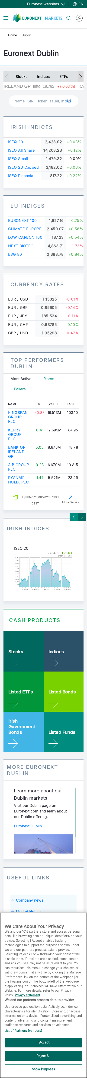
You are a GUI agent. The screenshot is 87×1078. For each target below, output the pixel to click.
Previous (74, 517)
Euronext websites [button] (43, 4)
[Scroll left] (6, 76)
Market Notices (29, 911)
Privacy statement (27, 995)
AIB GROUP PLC (18, 467)
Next (82, 517)
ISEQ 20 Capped (23, 167)
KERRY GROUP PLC (15, 434)
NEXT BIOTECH (22, 246)
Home (12, 35)
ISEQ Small (18, 158)
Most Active (20, 378)
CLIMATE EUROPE (25, 229)
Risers (48, 378)
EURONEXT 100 (22, 220)
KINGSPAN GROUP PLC (18, 417)
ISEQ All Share (21, 150)
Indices (43, 76)
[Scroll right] (81, 76)
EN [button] (80, 4)
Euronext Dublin (28, 826)
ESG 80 (15, 254)
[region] (43, 995)
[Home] (37, 18)
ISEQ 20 (15, 142)
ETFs (63, 76)
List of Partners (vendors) (23, 1030)
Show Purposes (43, 1069)
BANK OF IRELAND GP (16, 451)
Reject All (43, 1056)
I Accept (43, 1042)
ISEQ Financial (21, 175)
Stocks (22, 76)
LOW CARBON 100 (25, 237)
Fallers (20, 389)
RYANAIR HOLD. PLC (18, 479)
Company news (29, 900)
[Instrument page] (43, 571)
